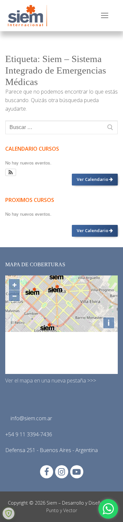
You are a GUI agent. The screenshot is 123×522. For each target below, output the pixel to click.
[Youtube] (76, 471)
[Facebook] (46, 471)
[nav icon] (104, 16)
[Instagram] (61, 471)
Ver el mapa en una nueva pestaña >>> (50, 380)
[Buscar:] (61, 127)
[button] (11, 172)
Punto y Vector (61, 510)
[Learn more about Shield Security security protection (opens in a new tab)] (8, 513)
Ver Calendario (93, 179)
